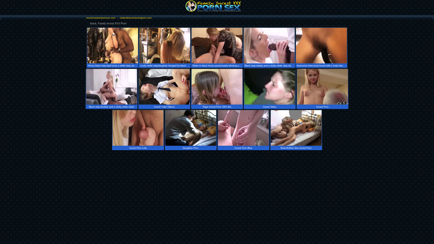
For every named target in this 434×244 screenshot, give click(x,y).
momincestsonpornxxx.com (100, 17)
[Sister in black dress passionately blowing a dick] (217, 45)
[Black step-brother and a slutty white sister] (111, 87)
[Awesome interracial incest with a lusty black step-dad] (321, 45)
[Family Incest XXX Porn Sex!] (217, 6)
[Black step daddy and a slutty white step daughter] (269, 45)
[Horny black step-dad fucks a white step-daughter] (112, 45)
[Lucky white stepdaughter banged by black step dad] (164, 45)
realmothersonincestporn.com (136, 17)
